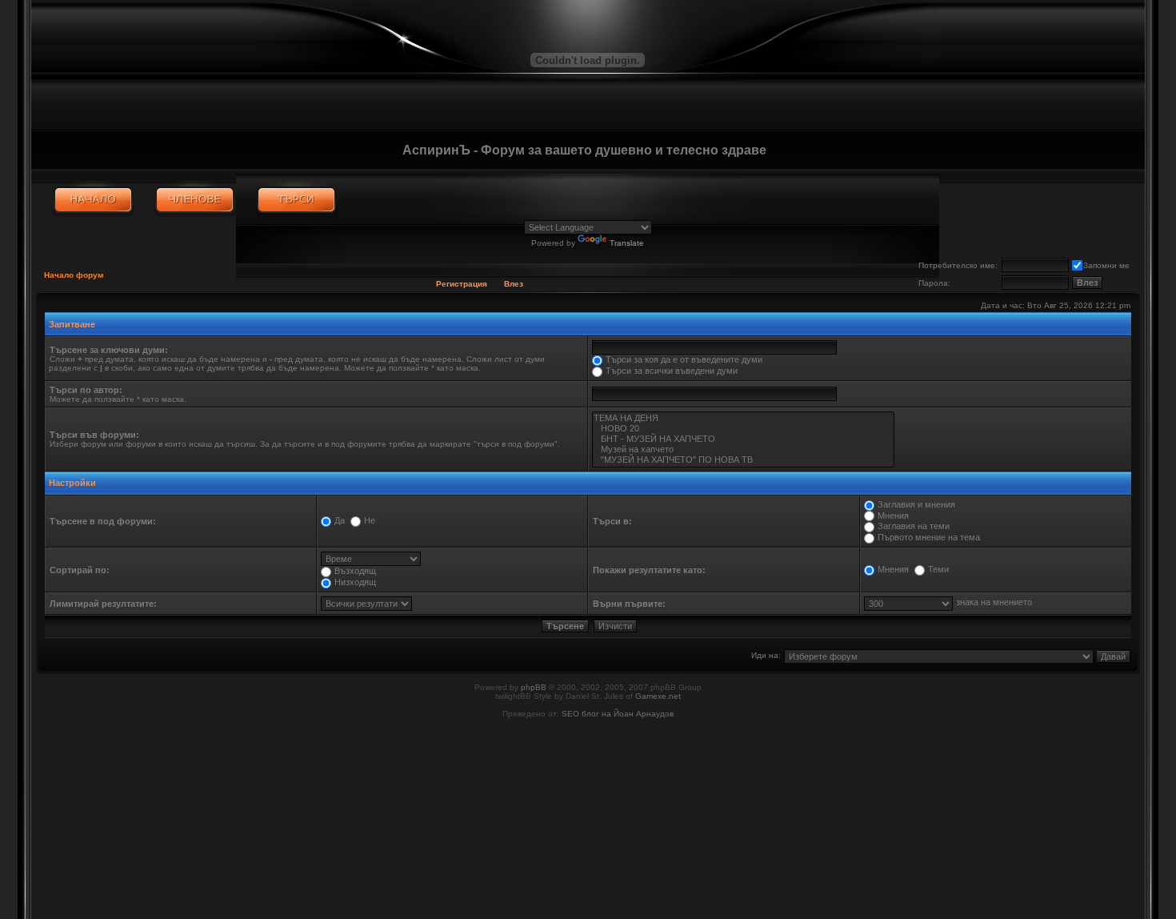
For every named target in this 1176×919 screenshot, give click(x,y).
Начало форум (73, 275)
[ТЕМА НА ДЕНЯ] (743, 418)
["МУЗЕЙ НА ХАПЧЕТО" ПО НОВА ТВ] (743, 460)
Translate (627, 243)
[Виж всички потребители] (195, 200)
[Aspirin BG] (93, 200)
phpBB (533, 687)
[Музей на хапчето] (743, 449)
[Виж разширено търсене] (296, 200)
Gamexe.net (658, 696)
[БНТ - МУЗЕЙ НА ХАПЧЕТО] (743, 439)
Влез (513, 283)
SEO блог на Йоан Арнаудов (618, 713)
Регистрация (461, 283)
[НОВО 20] (743, 428)
